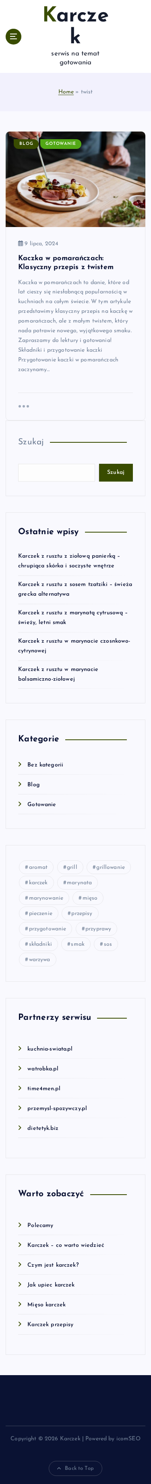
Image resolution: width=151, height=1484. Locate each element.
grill (72, 867)
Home (66, 92)
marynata (79, 883)
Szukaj (31, 442)
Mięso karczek (46, 1305)
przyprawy (98, 929)
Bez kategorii (45, 765)
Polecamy (40, 1226)
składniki (40, 944)
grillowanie (110, 867)
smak (78, 944)
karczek (38, 883)
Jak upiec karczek (50, 1285)
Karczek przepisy (50, 1325)
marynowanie (46, 898)
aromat (38, 867)
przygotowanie (47, 929)
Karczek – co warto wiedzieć (65, 1245)
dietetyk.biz (42, 1128)
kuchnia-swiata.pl (49, 1049)
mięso (90, 898)
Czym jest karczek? (53, 1265)
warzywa (39, 960)
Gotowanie (61, 144)
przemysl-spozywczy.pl (57, 1109)
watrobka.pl (42, 1069)
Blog (26, 144)
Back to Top (79, 1468)
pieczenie (40, 914)
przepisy (81, 914)
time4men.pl (43, 1089)
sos (108, 944)
